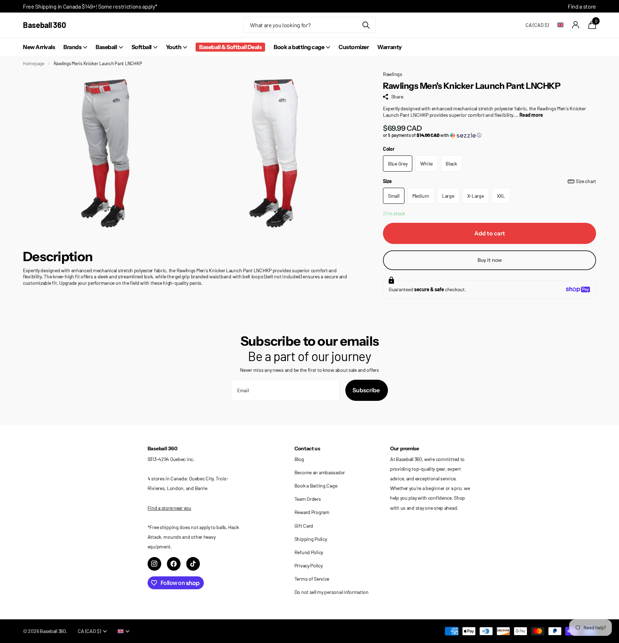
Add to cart (489, 233)
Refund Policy (308, 552)
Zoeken (366, 25)
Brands (72, 47)
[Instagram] (154, 564)
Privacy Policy (308, 565)
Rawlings (392, 74)
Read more (531, 115)
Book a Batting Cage (315, 486)
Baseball (106, 47)
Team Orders (307, 499)
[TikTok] (193, 564)
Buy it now (490, 260)
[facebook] (174, 564)
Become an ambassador (319, 472)
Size (489, 181)
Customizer (354, 47)
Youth (174, 47)
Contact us (307, 448)
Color (388, 149)
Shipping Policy (310, 539)
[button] (489, 135)
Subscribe (366, 390)
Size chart (586, 181)
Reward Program (312, 512)
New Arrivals (39, 47)
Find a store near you (169, 508)
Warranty (389, 47)
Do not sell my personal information (331, 592)
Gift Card (303, 526)
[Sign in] (576, 25)
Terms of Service (312, 579)
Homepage (33, 63)
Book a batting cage (299, 47)
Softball (141, 47)
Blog (299, 459)
